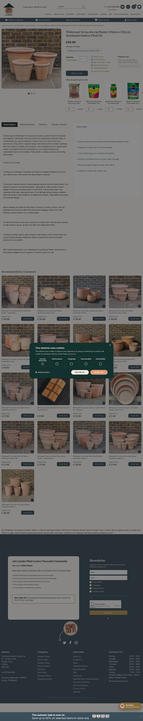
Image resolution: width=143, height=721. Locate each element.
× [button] (110, 345)
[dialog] (71, 360)
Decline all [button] (80, 372)
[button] (42, 372)
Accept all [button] (99, 372)
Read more (72, 354)
